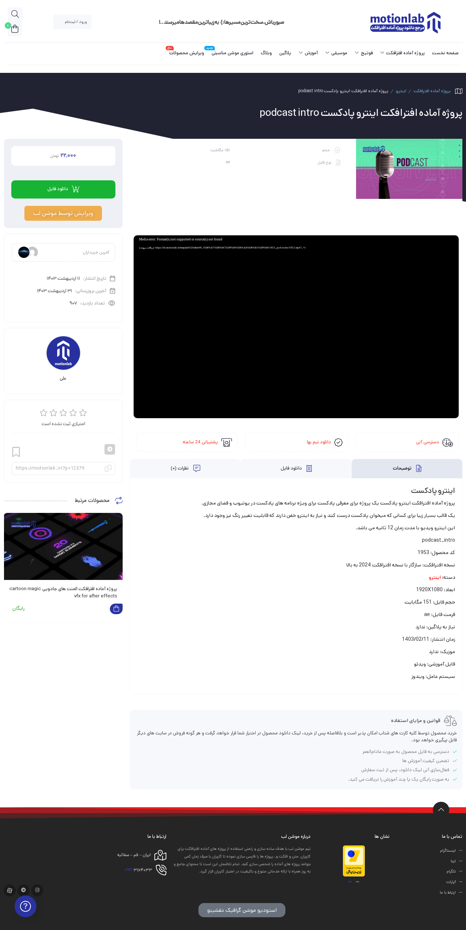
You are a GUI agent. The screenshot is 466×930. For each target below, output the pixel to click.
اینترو (401, 91)
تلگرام (451, 872)
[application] (296, 326)
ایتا (453, 861)
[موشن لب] (405, 22)
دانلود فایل (292, 468)
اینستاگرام (448, 851)
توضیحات (402, 468)
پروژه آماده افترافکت (432, 91)
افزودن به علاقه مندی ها (16, 452)
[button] (357, 881)
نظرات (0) (180, 468)
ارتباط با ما (448, 893)
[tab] (407, 468)
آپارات (451, 882)
